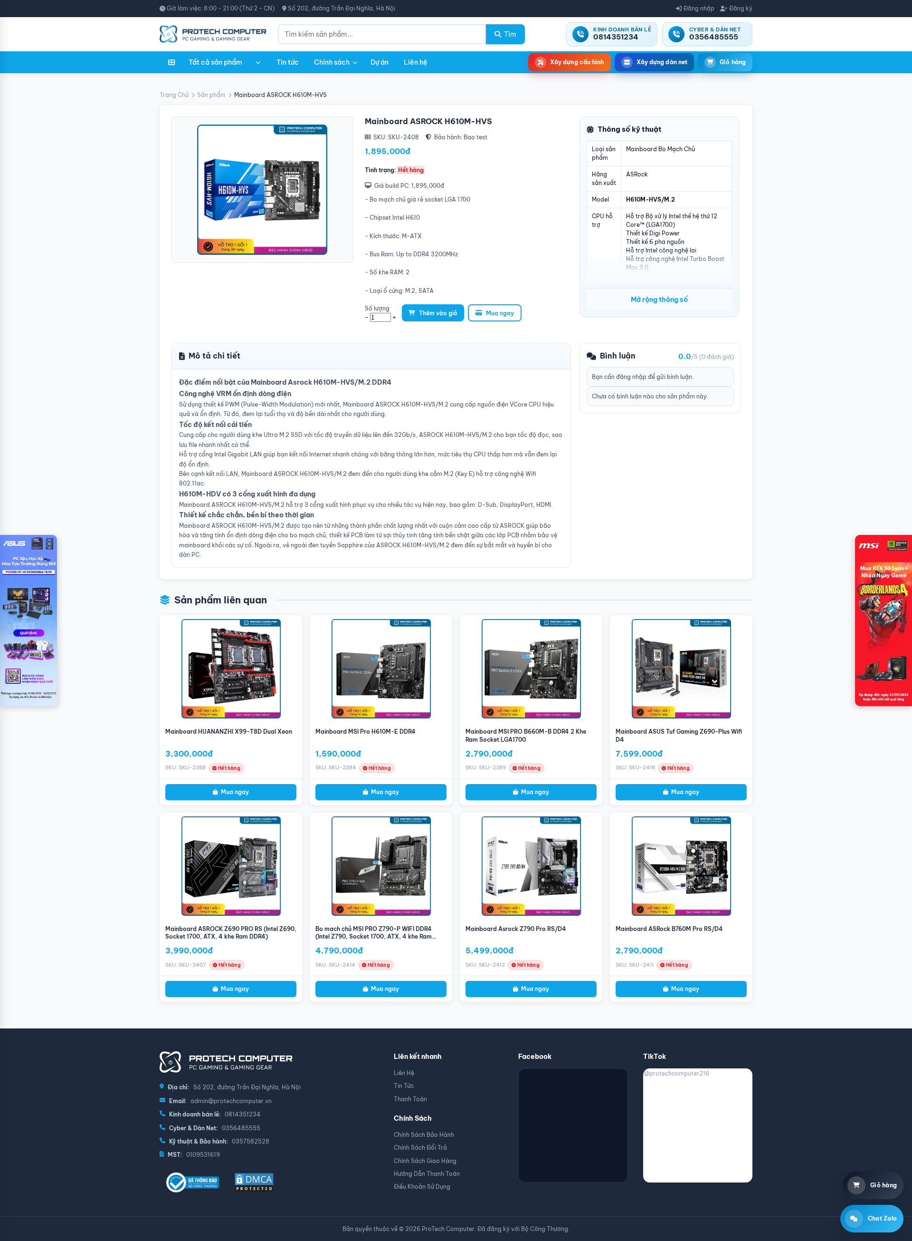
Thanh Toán (410, 1099)
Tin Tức (404, 1085)
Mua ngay (500, 313)
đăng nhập (631, 376)
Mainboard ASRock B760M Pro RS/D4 (669, 928)
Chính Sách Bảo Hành (424, 1134)
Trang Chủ (174, 94)
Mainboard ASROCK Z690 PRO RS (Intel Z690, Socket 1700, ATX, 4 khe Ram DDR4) (230, 932)
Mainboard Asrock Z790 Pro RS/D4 (516, 928)
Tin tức (287, 62)
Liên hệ (416, 62)
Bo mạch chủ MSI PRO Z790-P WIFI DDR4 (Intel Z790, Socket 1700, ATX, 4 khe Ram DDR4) (373, 937)
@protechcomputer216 (676, 1073)
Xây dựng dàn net (662, 62)
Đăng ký (740, 8)
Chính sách (332, 62)
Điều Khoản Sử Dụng (422, 1186)
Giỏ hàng (733, 62)
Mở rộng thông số (659, 299)
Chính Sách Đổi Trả (420, 1147)
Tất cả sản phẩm (215, 62)
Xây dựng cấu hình (577, 62)
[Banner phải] (883, 620)
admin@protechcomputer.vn (231, 1101)
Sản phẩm (211, 94)
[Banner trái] (28, 620)
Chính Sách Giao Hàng (425, 1160)
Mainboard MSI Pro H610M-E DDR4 (365, 731)
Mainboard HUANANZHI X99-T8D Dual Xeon (228, 731)
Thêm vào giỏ (438, 313)
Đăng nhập (699, 8)
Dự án (379, 62)
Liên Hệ (404, 1072)
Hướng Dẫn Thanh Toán (427, 1173)
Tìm (510, 34)
